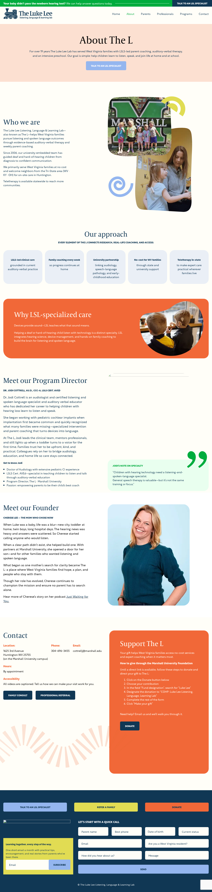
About (130, 13)
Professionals (165, 13)
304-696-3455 (60, 651)
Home (116, 13)
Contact (204, 13)
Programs (186, 13)
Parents (145, 13)
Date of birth (155, 831)
